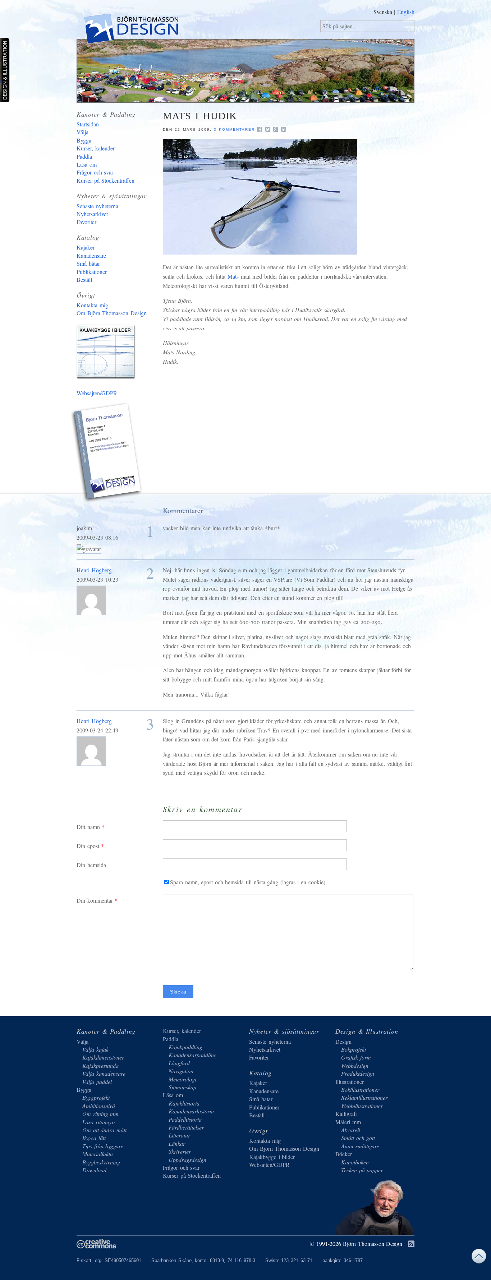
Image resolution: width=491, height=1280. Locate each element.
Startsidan (88, 124)
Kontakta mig (92, 305)
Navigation (181, 1071)
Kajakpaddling (185, 1047)
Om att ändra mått (104, 1130)
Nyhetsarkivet (92, 214)
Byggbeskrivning (101, 1162)
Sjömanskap (182, 1087)
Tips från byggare (102, 1146)
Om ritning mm (100, 1113)
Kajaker (86, 247)
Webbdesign (354, 1065)
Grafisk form (356, 1057)
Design (343, 1041)
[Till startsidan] (130, 30)
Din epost (88, 846)
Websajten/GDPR (97, 393)
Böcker (343, 1154)
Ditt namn (88, 826)
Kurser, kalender (96, 148)
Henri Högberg (94, 570)
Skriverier (180, 1151)
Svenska (382, 11)
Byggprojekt (96, 1097)
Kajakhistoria (184, 1103)
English (405, 11)
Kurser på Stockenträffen (105, 180)
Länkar (177, 1143)
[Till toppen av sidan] (479, 1258)
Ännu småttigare (360, 1146)
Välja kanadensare (103, 1073)
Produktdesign (357, 1073)
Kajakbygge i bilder (107, 353)
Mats (233, 276)
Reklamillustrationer (364, 1097)
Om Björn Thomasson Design (112, 313)
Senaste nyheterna (97, 206)
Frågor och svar (95, 172)
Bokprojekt (353, 1049)
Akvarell (350, 1130)
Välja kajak (95, 1049)
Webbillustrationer (362, 1105)
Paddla (84, 156)
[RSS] (411, 1244)
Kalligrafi (346, 1113)
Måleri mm (348, 1122)
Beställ (84, 279)
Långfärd (179, 1063)
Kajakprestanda (100, 1065)
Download (94, 1170)
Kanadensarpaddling (193, 1054)
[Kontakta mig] (107, 453)
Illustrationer (349, 1081)
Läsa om (87, 164)
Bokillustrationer (360, 1089)
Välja (82, 132)
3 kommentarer (234, 129)
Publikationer (92, 271)
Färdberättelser (186, 1127)
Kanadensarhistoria (191, 1111)
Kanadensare (91, 255)
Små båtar (88, 263)
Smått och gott (358, 1137)
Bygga (84, 140)
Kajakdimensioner (103, 1057)
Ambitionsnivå (98, 1105)
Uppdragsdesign (187, 1159)
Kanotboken (355, 1162)
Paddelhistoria (185, 1119)
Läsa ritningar (98, 1122)
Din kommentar (95, 900)
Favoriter (86, 221)
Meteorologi (182, 1079)
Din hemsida (91, 865)
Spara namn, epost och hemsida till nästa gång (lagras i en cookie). (248, 882)
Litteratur (179, 1135)
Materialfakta (97, 1154)
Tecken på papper (362, 1170)
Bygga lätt (94, 1137)
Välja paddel (97, 1081)
